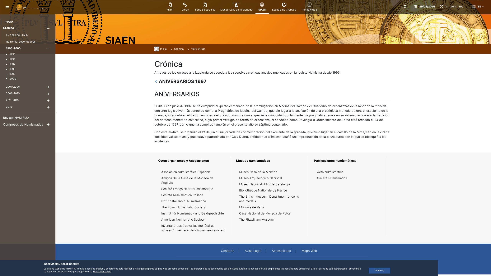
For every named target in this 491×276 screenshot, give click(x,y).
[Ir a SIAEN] (32, 7)
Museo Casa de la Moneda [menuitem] (258, 172)
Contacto (227, 251)
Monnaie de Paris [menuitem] (251, 207)
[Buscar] (405, 6)
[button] (48, 28)
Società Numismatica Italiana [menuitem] (182, 195)
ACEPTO (379, 270)
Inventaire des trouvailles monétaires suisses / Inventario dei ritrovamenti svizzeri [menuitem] (192, 228)
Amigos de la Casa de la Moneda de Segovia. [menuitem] (187, 180)
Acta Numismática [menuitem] (330, 172)
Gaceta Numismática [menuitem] (332, 178)
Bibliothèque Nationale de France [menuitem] (263, 190)
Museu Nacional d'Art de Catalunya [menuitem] (264, 184)
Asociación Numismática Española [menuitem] (186, 172)
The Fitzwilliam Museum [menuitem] (256, 219)
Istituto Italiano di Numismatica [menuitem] (183, 201)
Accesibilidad (281, 251)
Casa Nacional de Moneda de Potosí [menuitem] (265, 213)
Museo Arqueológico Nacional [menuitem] (260, 178)
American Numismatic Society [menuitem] (183, 219)
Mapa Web (309, 251)
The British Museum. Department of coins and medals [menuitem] (269, 199)
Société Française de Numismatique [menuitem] (187, 189)
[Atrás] (156, 81)
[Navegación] (7, 7)
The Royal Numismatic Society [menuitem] (183, 207)
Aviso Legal (253, 251)
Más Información (102, 271)
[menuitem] (9, 21)
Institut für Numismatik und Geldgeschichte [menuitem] (192, 213)
